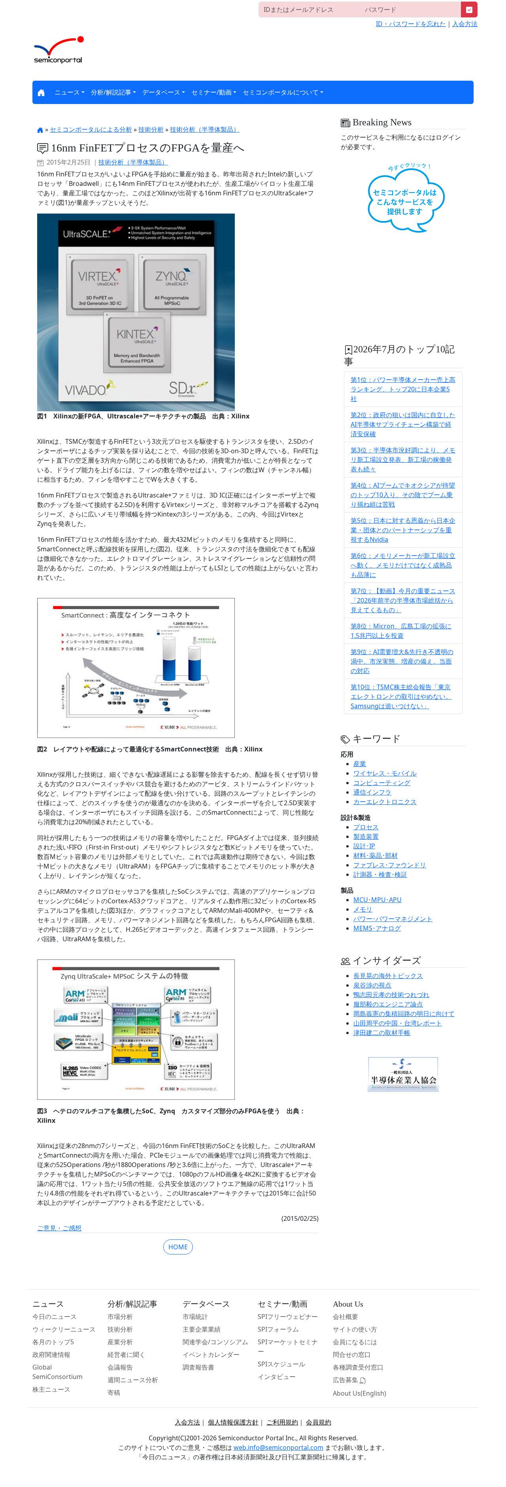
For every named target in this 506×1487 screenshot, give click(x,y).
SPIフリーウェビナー (288, 1316)
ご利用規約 (282, 1422)
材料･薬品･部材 (375, 855)
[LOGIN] (469, 9)
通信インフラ (372, 792)
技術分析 (151, 129)
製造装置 (366, 836)
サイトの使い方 (355, 1329)
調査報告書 (198, 1367)
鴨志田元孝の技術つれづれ (391, 994)
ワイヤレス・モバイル (385, 773)
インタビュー (277, 1376)
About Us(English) (359, 1393)
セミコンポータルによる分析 (91, 129)
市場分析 (120, 1316)
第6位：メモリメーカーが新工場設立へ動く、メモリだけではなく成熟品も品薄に (403, 565)
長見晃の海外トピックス (388, 975)
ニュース (67, 92)
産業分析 (120, 1342)
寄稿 (114, 1392)
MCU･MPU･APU (377, 899)
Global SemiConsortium (57, 1372)
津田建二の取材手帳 (381, 1032)
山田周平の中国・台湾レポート (397, 1023)
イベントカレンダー (211, 1354)
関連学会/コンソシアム (215, 1342)
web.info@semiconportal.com (278, 1447)
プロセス (366, 827)
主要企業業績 (202, 1329)
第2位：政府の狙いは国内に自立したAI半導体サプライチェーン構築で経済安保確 (403, 424)
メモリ (362, 909)
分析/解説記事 (111, 92)
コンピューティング (381, 782)
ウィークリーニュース (64, 1329)
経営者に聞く (126, 1354)
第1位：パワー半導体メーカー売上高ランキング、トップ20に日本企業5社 (403, 389)
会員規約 (318, 1422)
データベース (161, 92)
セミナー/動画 (211, 92)
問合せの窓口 (352, 1354)
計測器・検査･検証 (380, 874)
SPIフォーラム (278, 1329)
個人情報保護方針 (233, 1422)
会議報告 (120, 1367)
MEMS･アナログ (377, 928)
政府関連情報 (51, 1354)
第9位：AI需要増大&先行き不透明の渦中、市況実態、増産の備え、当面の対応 (402, 661)
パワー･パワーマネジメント (392, 918)
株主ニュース (51, 1389)
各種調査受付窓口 (358, 1367)
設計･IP (364, 846)
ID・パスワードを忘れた (411, 23)
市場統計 (195, 1316)
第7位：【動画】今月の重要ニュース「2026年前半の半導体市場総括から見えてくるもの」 (403, 600)
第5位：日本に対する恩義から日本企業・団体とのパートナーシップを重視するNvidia (403, 530)
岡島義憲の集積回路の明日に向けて (404, 1013)
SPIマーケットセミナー (288, 1347)
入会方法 (465, 23)
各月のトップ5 (53, 1342)
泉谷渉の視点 (372, 985)
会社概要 (345, 1316)
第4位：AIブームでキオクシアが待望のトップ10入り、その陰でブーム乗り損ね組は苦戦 (403, 495)
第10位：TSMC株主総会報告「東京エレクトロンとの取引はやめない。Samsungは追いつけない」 (401, 696)
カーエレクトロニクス (385, 801)
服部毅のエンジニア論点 (388, 1004)
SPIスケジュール (281, 1364)
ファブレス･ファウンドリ (389, 865)
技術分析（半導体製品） (205, 129)
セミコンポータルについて (281, 92)
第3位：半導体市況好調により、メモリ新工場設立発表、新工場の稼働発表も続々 (403, 459)
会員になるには (355, 1342)
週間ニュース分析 (133, 1379)
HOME (178, 1247)
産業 (359, 763)
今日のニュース (54, 1316)
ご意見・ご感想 (59, 1228)
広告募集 (346, 1379)
